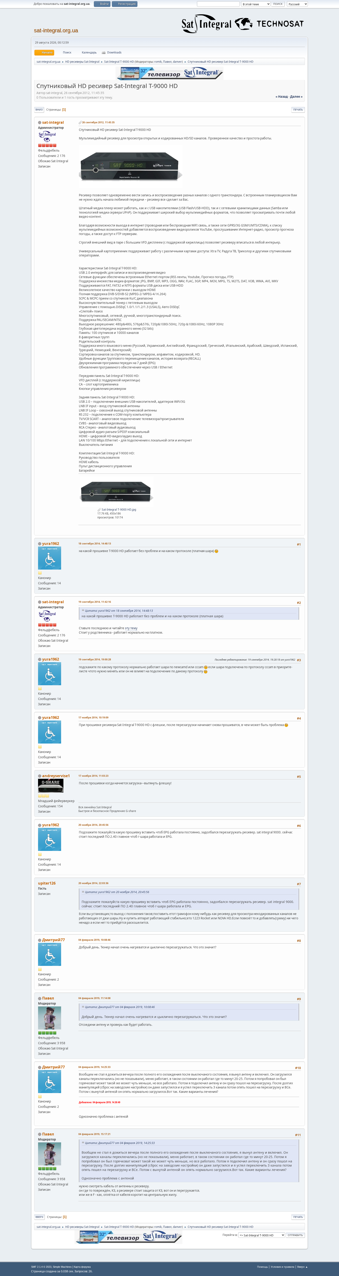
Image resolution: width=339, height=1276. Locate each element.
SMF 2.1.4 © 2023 (41, 1266)
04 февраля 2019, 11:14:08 (94, 998)
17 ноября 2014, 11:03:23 (93, 775)
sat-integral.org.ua (56, 30)
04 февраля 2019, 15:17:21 (94, 1134)
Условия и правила (282, 1266)
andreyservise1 (56, 775)
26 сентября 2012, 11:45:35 (98, 122)
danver (177, 62)
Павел (167, 62)
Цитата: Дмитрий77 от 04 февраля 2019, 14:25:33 (120, 1143)
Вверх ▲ (302, 1266)
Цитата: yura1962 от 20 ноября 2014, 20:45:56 (117, 892)
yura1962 (50, 543)
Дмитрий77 (53, 939)
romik (158, 62)
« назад (282, 96)
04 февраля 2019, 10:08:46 (94, 939)
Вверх (39, 1217)
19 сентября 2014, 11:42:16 (94, 601)
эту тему (131, 628)
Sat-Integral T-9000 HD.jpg (118, 510)
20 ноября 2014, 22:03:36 (93, 883)
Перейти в (230, 1235)
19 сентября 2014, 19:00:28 (94, 659)
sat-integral (53, 122)
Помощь (262, 1266)
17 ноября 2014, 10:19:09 (93, 717)
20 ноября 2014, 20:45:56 (93, 824)
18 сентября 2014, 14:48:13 (94, 543)
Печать (298, 109)
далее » (296, 96)
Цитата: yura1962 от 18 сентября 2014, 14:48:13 (119, 611)
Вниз (39, 109)
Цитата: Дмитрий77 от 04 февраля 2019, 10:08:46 (120, 1007)
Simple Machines (62, 1266)
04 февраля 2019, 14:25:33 (94, 1067)
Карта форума (82, 1266)
